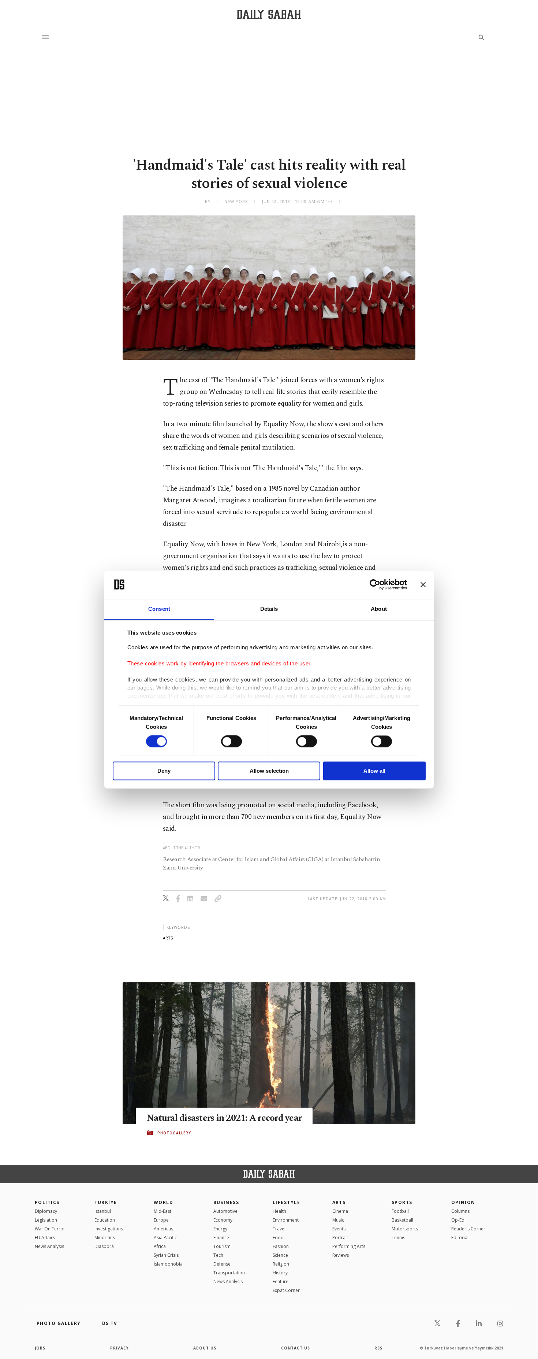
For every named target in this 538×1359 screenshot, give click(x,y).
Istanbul (102, 1211)
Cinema (340, 1211)
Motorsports (405, 1229)
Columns (460, 1211)
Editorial (459, 1237)
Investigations (108, 1229)
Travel (279, 1229)
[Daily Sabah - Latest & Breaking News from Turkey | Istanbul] (269, 14)
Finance (221, 1237)
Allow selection (269, 771)
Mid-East (162, 1211)
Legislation (46, 1220)
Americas (163, 1229)
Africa (160, 1246)
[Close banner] (423, 584)
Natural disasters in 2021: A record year (224, 1118)
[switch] (231, 741)
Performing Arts (348, 1246)
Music (338, 1220)
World (163, 1202)
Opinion (463, 1202)
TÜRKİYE (105, 1202)
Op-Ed (457, 1220)
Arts (339, 1202)
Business (226, 1202)
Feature (280, 1281)
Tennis (398, 1237)
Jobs (40, 1348)
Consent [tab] (159, 609)
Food (278, 1237)
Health (279, 1211)
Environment (286, 1220)
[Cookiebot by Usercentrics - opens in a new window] (375, 584)
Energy (220, 1229)
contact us (295, 1348)
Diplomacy (46, 1211)
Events (338, 1229)
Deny (164, 771)
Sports (402, 1202)
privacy (119, 1348)
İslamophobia (168, 1264)
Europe (161, 1220)
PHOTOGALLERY (174, 1132)
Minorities (104, 1237)
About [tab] (379, 609)
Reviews (340, 1255)
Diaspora (104, 1246)
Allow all (374, 771)
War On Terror (50, 1229)
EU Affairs (45, 1237)
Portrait (340, 1237)
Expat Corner (286, 1290)
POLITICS (47, 1202)
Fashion (281, 1246)
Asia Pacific (165, 1237)
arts (168, 938)
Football (400, 1211)
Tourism (222, 1246)
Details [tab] (269, 609)
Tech (218, 1255)
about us (204, 1348)
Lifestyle (286, 1202)
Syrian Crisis (166, 1255)
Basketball (402, 1220)
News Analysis (49, 1246)
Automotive (225, 1211)
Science (280, 1255)
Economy (222, 1220)
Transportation (229, 1273)
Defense (222, 1264)
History (280, 1273)
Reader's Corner (468, 1229)
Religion (281, 1264)
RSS (378, 1348)
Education (104, 1220)
